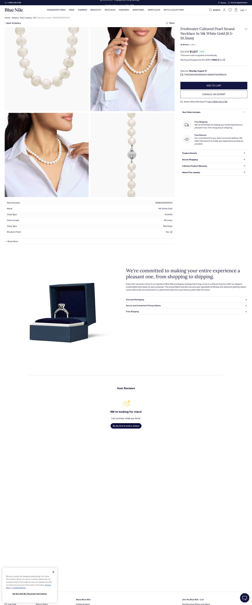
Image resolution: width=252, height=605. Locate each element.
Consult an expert (213, 94)
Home (7, 17)
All (34, 17)
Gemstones (138, 10)
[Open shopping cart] (236, 10)
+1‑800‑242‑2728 (14, 3)
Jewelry (15, 17)
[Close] (53, 572)
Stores (223, 3)
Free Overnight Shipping (195, 74)
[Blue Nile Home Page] (14, 10)
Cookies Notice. (19, 588)
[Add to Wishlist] (246, 29)
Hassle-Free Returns (217, 74)
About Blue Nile (83, 599)
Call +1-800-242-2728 (217, 101)
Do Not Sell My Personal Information (30, 594)
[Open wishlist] (230, 10)
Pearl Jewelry (26, 17)
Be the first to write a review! (126, 426)
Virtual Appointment (239, 3)
